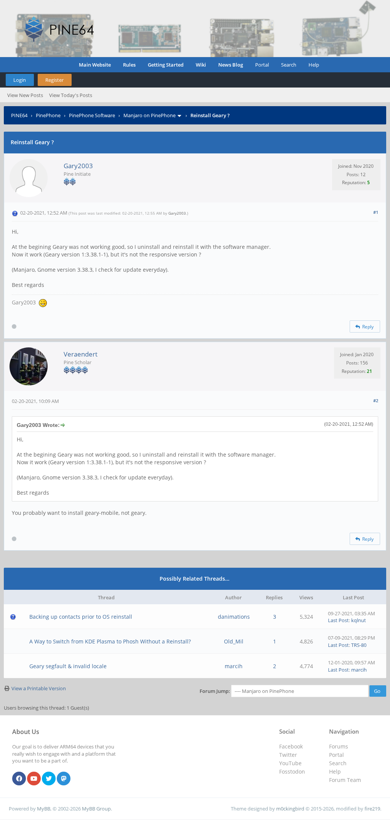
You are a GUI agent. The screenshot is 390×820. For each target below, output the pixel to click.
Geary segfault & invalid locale (68, 666)
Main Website (95, 64)
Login (19, 79)
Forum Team (345, 779)
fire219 (372, 808)
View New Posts (25, 95)
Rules (129, 64)
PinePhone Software (92, 115)
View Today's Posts (70, 95)
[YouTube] (34, 778)
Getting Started (166, 64)
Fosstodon (292, 771)
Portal (262, 64)
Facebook (291, 746)
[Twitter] (49, 778)
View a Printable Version (38, 688)
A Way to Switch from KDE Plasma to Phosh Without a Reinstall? (110, 641)
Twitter (288, 754)
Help (313, 64)
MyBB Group (96, 808)
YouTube (290, 763)
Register (54, 79)
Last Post (338, 620)
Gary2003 (78, 165)
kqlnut (358, 620)
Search (288, 64)
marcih (234, 666)
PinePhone (48, 115)
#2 (375, 400)
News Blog (230, 64)
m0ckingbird (290, 808)
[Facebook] (19, 778)
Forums (338, 746)
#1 (375, 212)
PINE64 (19, 115)
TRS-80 (358, 645)
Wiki (201, 64)
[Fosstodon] (63, 778)
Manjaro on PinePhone (149, 115)
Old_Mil (233, 641)
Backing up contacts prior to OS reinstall (80, 616)
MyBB (43, 808)
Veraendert (81, 354)
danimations (234, 616)
